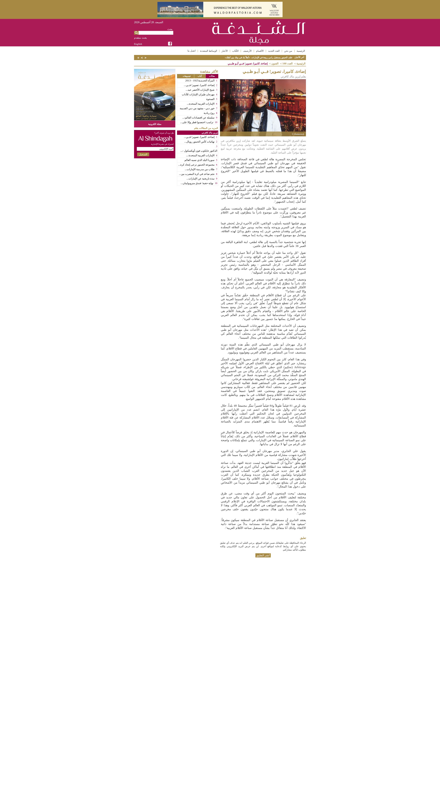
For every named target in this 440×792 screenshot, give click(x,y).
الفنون (274, 63)
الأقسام (260, 50)
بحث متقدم (140, 37)
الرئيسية (301, 50)
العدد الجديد (274, 50)
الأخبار (225, 50)
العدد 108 (287, 63)
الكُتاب (235, 50)
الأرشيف (247, 50)
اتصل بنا (192, 50)
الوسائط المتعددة (208, 50)
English (138, 44)
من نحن (288, 50)
